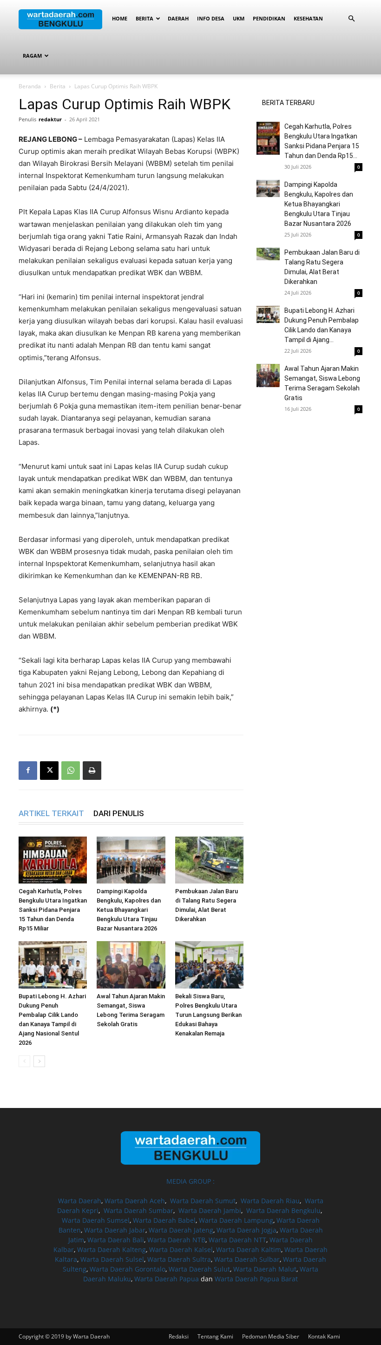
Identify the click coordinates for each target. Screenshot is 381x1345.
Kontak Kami (324, 1336)
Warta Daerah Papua (166, 1278)
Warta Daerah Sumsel (96, 1220)
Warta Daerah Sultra (179, 1259)
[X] (49, 770)
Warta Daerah (79, 1200)
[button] (351, 18)
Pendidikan (269, 18)
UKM (238, 18)
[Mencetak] (92, 770)
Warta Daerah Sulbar (247, 1259)
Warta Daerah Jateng (181, 1230)
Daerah (178, 18)
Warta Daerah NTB (176, 1239)
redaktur (50, 119)
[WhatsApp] (70, 770)
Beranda (30, 86)
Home (119, 18)
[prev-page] (24, 1061)
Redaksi (179, 1336)
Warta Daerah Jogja (246, 1230)
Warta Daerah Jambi (209, 1210)
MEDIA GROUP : (190, 1181)
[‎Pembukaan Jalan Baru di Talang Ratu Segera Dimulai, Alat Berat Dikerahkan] (209, 860)
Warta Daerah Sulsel (112, 1259)
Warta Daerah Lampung (236, 1220)
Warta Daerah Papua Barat (256, 1278)
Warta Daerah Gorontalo (127, 1269)
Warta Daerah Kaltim (248, 1249)
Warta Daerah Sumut (203, 1200)
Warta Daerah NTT (237, 1239)
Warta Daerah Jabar (114, 1230)
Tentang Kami (215, 1336)
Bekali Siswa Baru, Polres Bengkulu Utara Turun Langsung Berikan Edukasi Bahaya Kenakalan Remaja (208, 1015)
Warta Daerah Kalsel (181, 1249)
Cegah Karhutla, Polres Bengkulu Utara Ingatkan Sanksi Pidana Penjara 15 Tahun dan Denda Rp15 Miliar (53, 910)
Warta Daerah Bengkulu (283, 1210)
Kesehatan (308, 18)
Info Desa (210, 18)
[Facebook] (28, 770)
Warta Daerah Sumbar (138, 1210)
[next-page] (39, 1061)
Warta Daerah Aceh (135, 1200)
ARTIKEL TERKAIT (51, 813)
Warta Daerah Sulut (199, 1269)
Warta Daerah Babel (164, 1220)
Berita (144, 18)
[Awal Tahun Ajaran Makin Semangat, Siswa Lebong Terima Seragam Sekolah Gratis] (131, 964)
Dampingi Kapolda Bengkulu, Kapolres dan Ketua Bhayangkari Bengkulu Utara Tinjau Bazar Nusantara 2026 (129, 910)
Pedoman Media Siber (270, 1336)
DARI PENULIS (118, 813)
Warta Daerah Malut (264, 1269)
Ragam (32, 55)
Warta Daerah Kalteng (111, 1249)
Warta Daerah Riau (270, 1200)
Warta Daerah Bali (115, 1239)
